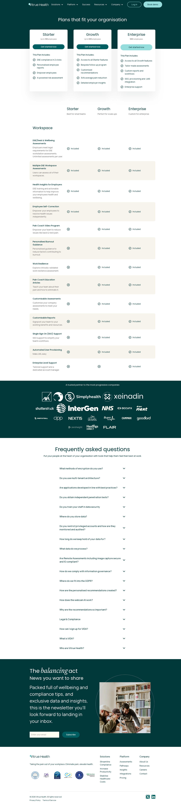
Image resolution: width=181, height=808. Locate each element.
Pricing (123, 777)
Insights (123, 769)
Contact (143, 773)
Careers (143, 769)
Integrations (125, 773)
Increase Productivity (105, 770)
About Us (144, 761)
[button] (57, 4)
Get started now (48, 46)
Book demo (152, 4)
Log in (134, 4)
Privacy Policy (35, 800)
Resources (144, 765)
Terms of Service (49, 800)
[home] (37, 4)
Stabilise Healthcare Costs (105, 778)
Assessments (126, 761)
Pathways (124, 765)
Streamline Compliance (105, 763)
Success (86, 4)
